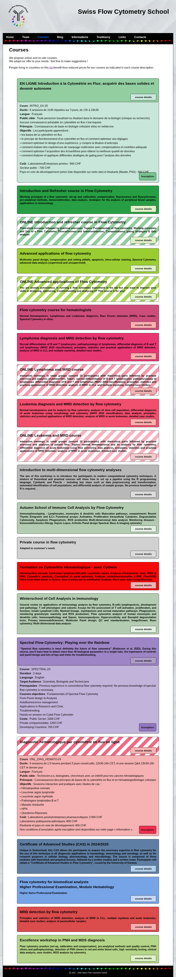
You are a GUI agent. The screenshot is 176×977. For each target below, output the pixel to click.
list (51, 67)
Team (25, 37)
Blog (60, 37)
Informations (80, 37)
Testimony (103, 37)
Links (122, 37)
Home (10, 37)
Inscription (147, 176)
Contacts (140, 37)
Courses (43, 37)
